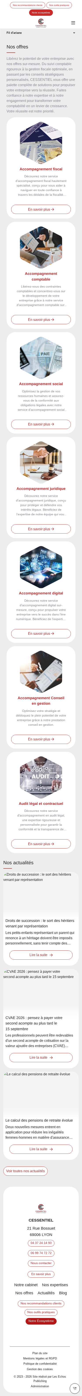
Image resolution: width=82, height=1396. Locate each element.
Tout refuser (61, 1380)
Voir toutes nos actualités (25, 1171)
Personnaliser (41, 1389)
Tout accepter (21, 1380)
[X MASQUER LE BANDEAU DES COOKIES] (78, 1304)
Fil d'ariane (14, 32)
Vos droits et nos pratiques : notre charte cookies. (36, 1362)
